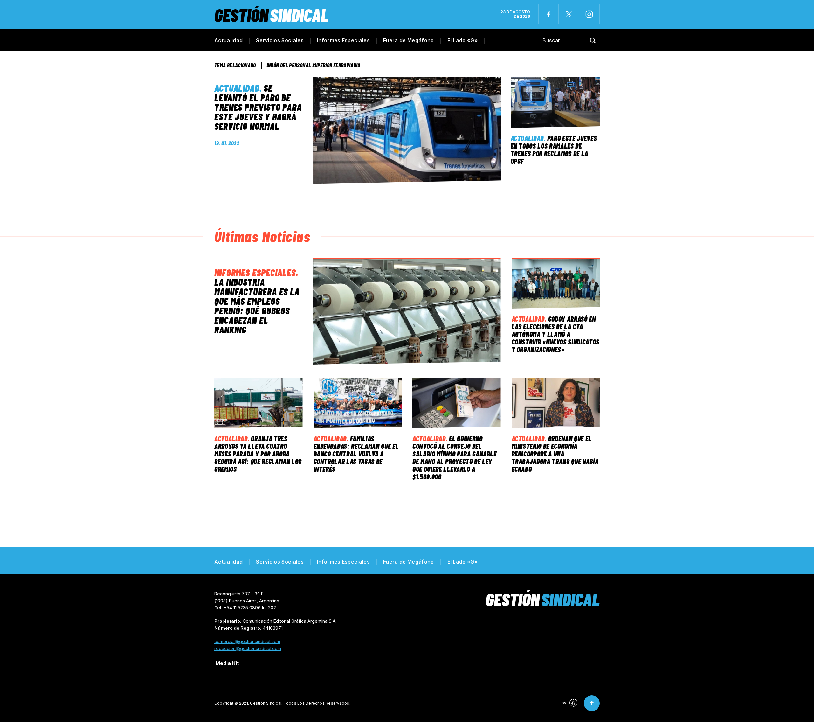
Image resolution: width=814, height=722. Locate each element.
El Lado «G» (462, 40)
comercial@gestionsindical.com (247, 641)
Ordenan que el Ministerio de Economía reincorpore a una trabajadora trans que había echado (555, 453)
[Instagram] (589, 14)
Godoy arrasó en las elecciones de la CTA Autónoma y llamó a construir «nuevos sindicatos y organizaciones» (555, 334)
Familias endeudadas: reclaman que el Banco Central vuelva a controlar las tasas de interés (356, 453)
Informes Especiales (343, 40)
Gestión (271, 14)
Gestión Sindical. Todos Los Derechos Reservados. (300, 703)
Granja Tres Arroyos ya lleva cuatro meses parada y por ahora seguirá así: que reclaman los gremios (258, 453)
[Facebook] (548, 14)
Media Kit (227, 663)
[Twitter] (569, 14)
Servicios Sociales (280, 40)
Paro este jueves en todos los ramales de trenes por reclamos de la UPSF (554, 149)
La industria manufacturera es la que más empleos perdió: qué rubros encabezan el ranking (257, 305)
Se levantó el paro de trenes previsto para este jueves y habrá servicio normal (258, 107)
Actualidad (228, 40)
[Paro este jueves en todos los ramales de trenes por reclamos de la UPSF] (555, 102)
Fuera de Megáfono (408, 40)
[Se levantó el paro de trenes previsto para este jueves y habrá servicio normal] (407, 130)
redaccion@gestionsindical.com (247, 648)
